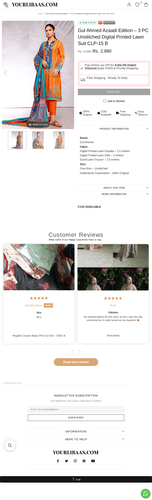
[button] (73, 351)
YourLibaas (35, 4)
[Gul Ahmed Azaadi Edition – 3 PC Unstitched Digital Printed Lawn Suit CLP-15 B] (17, 140)
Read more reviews (76, 362)
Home (40, 14)
